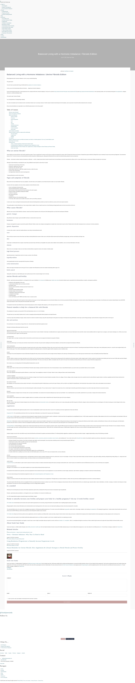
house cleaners (55, 438)
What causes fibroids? (13, 115)
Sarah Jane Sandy (70, 57)
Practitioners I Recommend (32, 38)
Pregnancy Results (17, 36)
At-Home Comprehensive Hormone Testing (35, 24)
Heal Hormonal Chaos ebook (32, 32)
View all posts (9, 569)
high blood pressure (15, 125)
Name (8, 593)
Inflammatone (9, 421)
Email (48, 593)
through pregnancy (85, 564)
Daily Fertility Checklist (31, 33)
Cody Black (66, 71)
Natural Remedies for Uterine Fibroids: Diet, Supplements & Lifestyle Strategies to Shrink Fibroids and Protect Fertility (33, 146)
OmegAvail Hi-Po (10, 413)
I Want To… (3, 33)
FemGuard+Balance (10, 425)
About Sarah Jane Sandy (13, 140)
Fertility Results (16, 35)
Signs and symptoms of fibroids (15, 113)
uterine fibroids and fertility (14, 130)
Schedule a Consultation (31, 27)
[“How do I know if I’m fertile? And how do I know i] (50, 628)
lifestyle (12, 136)
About (44, 38)
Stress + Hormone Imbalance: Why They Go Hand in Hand (22, 143)
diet (11, 122)
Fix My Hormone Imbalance (7, 38)
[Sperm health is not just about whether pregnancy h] (16, 628)
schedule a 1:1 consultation (64, 520)
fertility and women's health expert (34, 563)
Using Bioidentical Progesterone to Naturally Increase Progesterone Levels (25, 145)
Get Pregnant (4, 35)
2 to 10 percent (41, 280)
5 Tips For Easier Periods (31, 35)
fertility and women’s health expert (34, 526)
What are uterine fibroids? (14, 112)
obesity (12, 123)
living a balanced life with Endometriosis (86, 91)
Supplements (29, 26)
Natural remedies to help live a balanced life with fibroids (19, 132)
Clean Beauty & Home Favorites (33, 30)
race (12, 120)
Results (14, 33)
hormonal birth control (44, 402)
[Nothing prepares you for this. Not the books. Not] (84, 625)
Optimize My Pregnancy (6, 36)
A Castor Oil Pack (10, 462)
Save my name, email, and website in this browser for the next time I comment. (22, 598)
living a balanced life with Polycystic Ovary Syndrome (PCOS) (65, 91)
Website (90, 593)
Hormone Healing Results (18, 38)
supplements (13, 135)
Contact (46, 38)
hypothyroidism (14, 126)
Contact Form (119, 526)
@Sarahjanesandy (6, 612)
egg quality (67, 509)
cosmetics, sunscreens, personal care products (43, 438)
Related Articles (12, 142)
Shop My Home (80, 438)
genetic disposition (14, 119)
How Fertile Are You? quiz (31, 36)
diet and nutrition (14, 133)
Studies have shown (55, 280)
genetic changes (14, 116)
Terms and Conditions (27, 680)
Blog (24, 38)
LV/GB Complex (10, 416)
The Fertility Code (30, 23)
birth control (13, 129)
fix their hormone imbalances (68, 564)
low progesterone (119, 91)
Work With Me (51, 38)
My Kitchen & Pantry (30, 29)
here (101, 526)
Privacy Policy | (20, 680)
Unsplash (71, 71)
